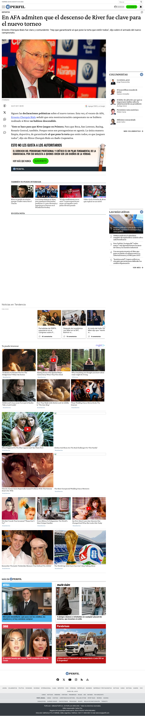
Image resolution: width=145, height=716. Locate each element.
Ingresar (120, 7)
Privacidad (72, 701)
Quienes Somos (52, 701)
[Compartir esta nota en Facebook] (5, 106)
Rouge (80, 694)
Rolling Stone (81, 698)
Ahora (4, 688)
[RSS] (82, 680)
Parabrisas (72, 694)
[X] (64, 679)
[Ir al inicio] (15, 7)
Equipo (80, 701)
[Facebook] (58, 679)
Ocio (66, 688)
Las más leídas (119, 211)
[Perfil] (16, 579)
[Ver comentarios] (141, 12)
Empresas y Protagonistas (102, 688)
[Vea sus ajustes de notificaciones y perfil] (141, 7)
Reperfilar (80, 688)
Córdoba (73, 688)
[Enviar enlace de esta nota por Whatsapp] (5, 119)
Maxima (105, 698)
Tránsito (104, 701)
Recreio (99, 698)
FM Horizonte (98, 694)
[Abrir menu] (3, 7)
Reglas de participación (92, 701)
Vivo (141, 688)
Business (89, 688)
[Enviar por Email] (5, 126)
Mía (85, 694)
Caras (122, 688)
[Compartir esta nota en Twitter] (5, 112)
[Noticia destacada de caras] (27, 626)
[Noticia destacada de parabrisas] (81, 626)
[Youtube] (70, 680)
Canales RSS (41, 701)
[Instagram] (76, 679)
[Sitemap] (87, 680)
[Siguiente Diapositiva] (104, 326)
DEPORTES (6, 12)
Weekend (57, 694)
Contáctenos (63, 701)
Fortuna (64, 694)
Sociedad (37, 688)
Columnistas (118, 74)
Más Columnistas (132, 131)
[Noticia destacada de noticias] (27, 585)
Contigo (55, 698)
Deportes (61, 688)
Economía (29, 688)
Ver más (137, 267)
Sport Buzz (91, 698)
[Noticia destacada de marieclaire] (81, 585)
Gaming (135, 688)
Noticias (116, 688)
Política (21, 688)
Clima (54, 688)
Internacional (46, 688)
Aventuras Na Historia (67, 698)
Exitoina (129, 688)
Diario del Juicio (72, 691)
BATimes (90, 694)
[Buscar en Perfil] (141, 2)
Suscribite (131, 7)
